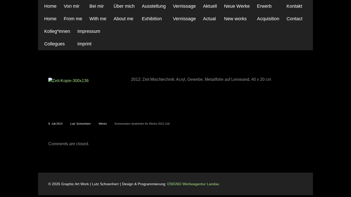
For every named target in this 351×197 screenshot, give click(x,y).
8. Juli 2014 (55, 123)
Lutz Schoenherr (80, 123)
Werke (103, 123)
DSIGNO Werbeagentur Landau (193, 184)
